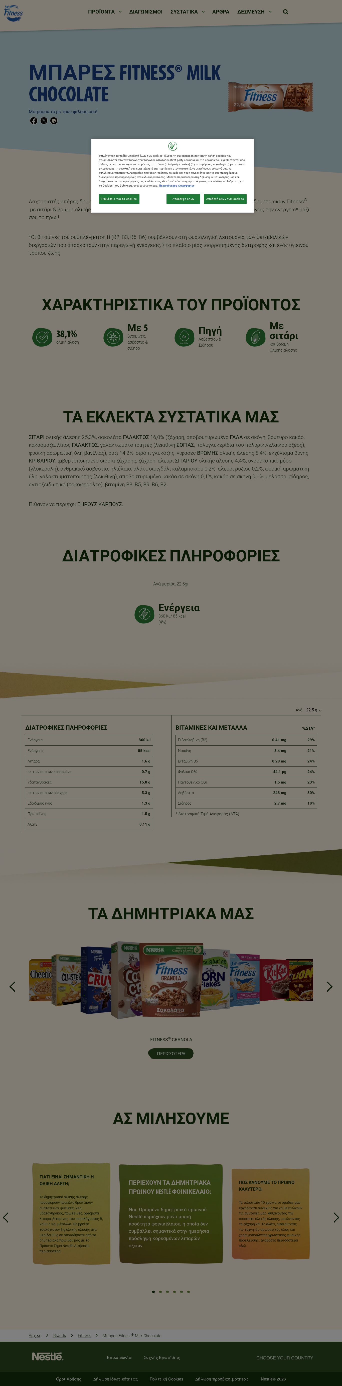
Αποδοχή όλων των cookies (225, 199)
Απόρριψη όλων (183, 199)
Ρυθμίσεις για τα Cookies (119, 199)
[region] (172, 176)
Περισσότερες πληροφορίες (177, 185)
